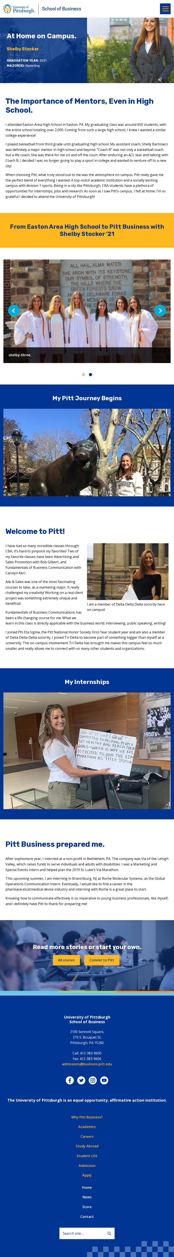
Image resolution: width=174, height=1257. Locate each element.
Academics (87, 1126)
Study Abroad (87, 1146)
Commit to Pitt (102, 960)
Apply (87, 1175)
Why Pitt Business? (87, 1117)
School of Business (61, 8)
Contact (87, 1216)
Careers (87, 1136)
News (87, 1197)
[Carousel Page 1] (83, 374)
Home (87, 1187)
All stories (66, 960)
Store (87, 1207)
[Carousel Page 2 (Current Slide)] (90, 374)
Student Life (87, 1155)
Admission (87, 1165)
